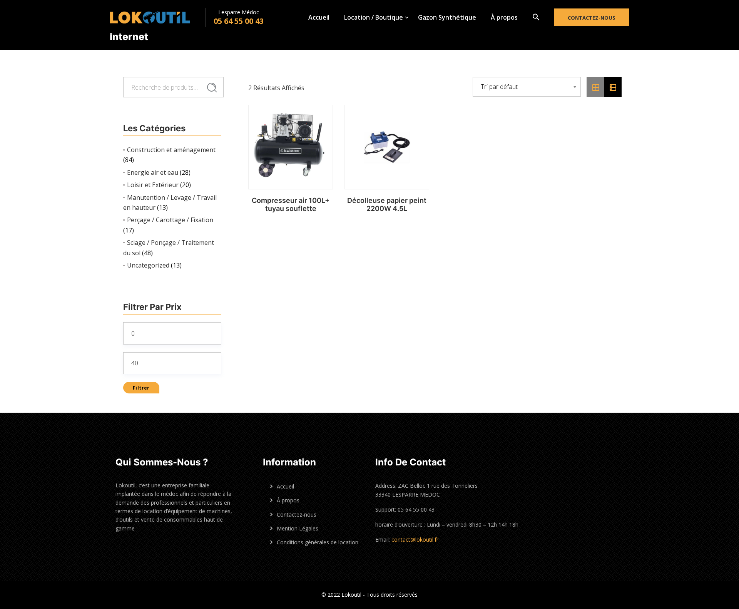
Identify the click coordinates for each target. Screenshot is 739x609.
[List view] (613, 87)
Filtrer (141, 388)
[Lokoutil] (158, 17)
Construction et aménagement (171, 150)
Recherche (212, 88)
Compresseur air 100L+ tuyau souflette (290, 204)
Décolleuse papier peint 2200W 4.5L (386, 204)
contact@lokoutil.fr (414, 539)
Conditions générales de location (317, 542)
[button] (536, 17)
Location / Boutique (373, 17)
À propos (504, 17)
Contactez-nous (591, 17)
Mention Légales (297, 528)
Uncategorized (148, 265)
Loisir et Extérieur (153, 185)
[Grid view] (595, 87)
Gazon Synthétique (447, 17)
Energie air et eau (152, 172)
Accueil (318, 17)
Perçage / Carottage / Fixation (170, 220)
